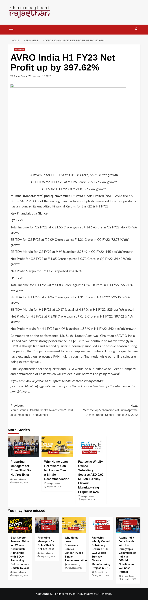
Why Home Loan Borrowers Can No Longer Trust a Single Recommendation (56, 470)
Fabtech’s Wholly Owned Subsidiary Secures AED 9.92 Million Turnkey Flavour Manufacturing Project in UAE (101, 552)
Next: (110, 410)
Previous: (41, 410)
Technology (21, 528)
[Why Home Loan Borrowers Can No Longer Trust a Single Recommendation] (57, 446)
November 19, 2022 (41, 76)
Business (19, 49)
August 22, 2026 (20, 575)
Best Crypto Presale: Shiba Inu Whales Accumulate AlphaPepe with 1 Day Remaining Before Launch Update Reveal (19, 552)
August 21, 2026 (20, 482)
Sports (127, 528)
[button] (11, 29)
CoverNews (85, 593)
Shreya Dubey (20, 76)
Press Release (22, 452)
